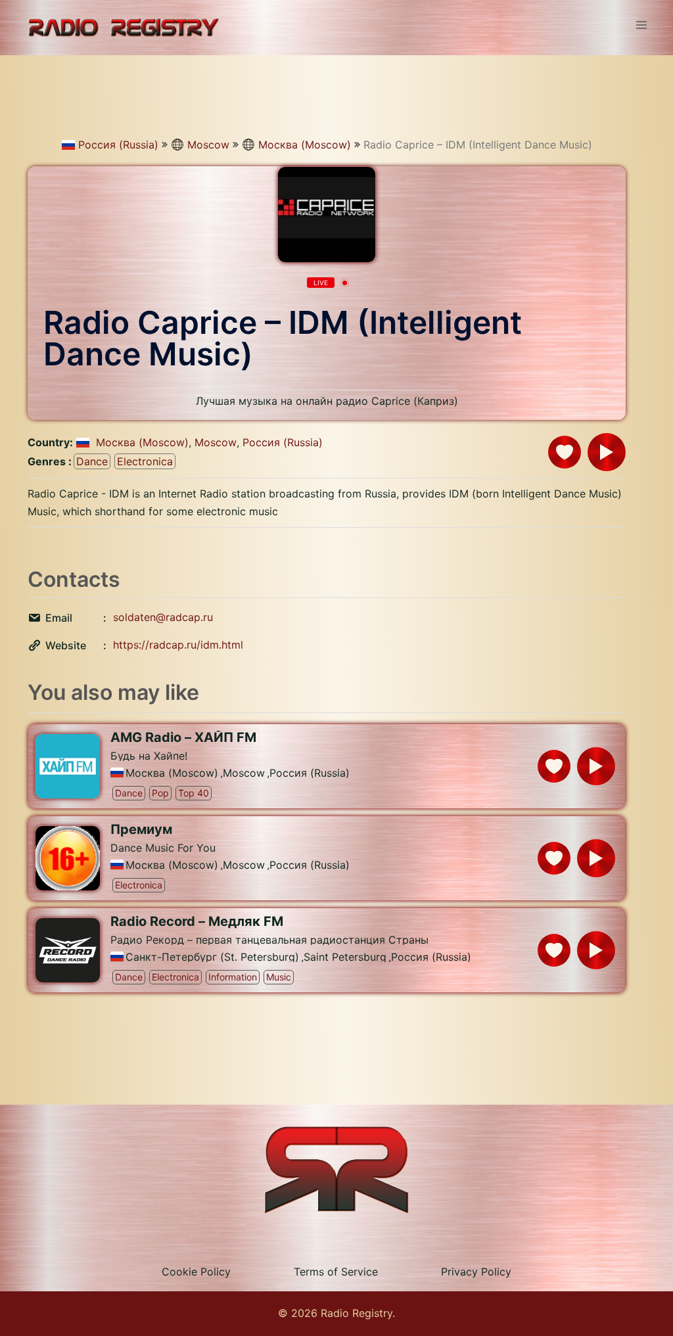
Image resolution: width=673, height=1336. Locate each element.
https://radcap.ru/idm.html (178, 644)
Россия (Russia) (118, 144)
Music (278, 976)
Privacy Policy (476, 1271)
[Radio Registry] (123, 26)
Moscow (208, 144)
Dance (92, 461)
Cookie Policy (196, 1271)
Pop (160, 792)
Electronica (145, 461)
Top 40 (193, 792)
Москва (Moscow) (304, 144)
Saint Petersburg (345, 957)
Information (232, 976)
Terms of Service (336, 1271)
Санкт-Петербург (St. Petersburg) (212, 957)
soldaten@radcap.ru (163, 617)
